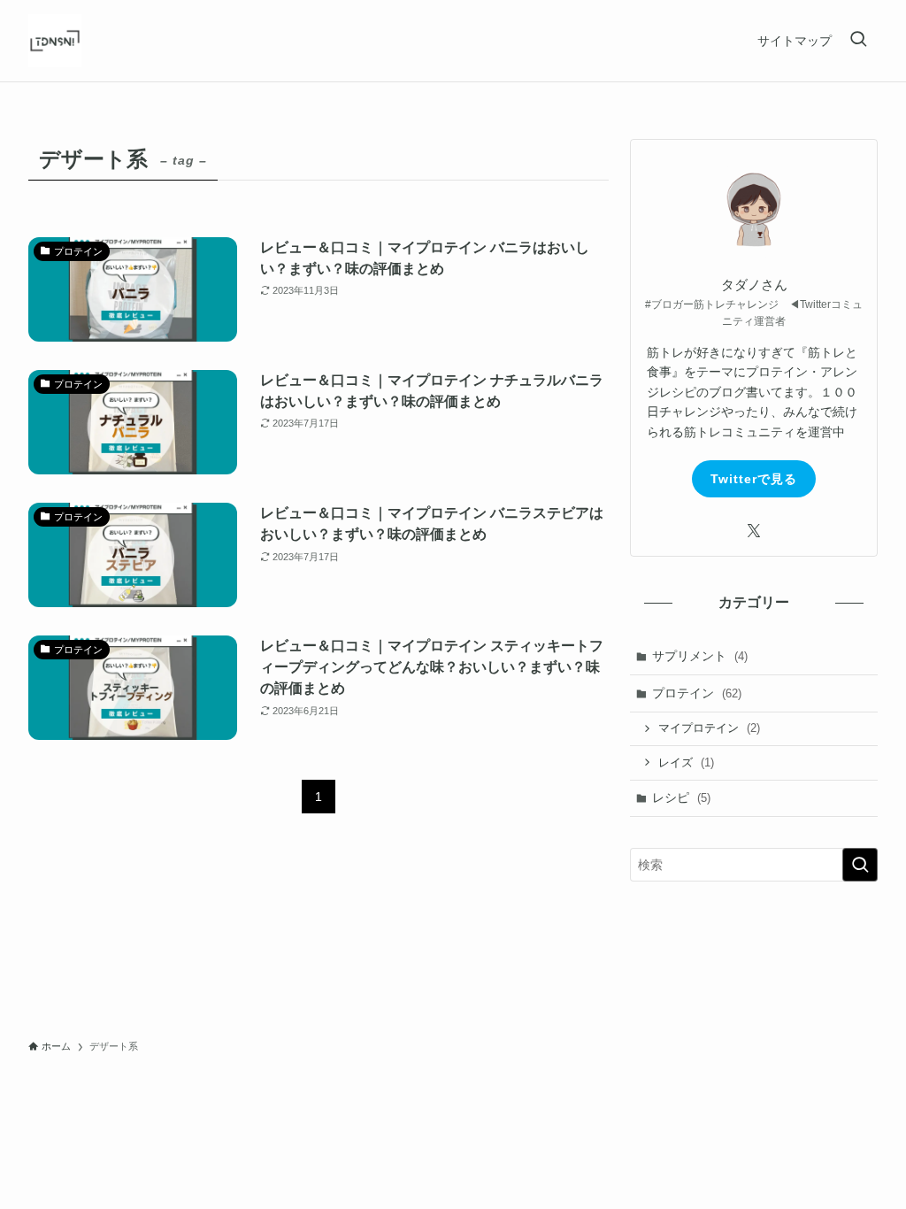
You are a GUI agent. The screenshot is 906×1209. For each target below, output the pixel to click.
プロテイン (696, 693)
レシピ (681, 797)
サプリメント (700, 656)
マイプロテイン (709, 728)
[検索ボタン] (858, 40)
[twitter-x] (754, 531)
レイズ (686, 762)
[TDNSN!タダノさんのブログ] (54, 40)
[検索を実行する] (860, 865)
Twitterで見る (753, 479)
